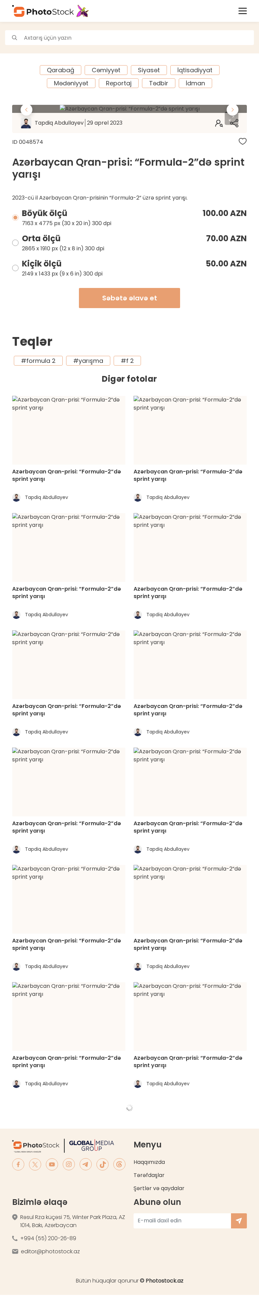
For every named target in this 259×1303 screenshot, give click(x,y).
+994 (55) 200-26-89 (48, 1238)
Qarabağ (60, 70)
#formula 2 (38, 360)
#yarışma (88, 360)
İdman (195, 83)
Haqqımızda (149, 1162)
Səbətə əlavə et (129, 298)
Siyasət (149, 70)
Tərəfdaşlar (149, 1175)
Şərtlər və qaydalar (159, 1188)
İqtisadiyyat (194, 70)
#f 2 (127, 360)
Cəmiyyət (106, 70)
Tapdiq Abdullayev (78, 123)
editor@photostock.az (50, 1251)
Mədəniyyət (71, 83)
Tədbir (158, 83)
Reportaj (119, 83)
